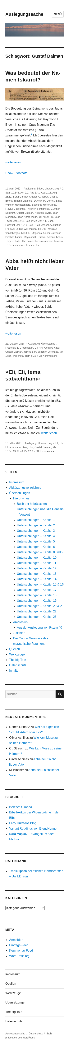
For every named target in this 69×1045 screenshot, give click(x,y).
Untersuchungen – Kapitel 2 (36, 525)
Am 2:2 (24, 192)
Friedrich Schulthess (37, 208)
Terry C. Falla (12, 241)
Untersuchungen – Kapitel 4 (36, 536)
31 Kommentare (45, 451)
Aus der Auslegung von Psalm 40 (39, 627)
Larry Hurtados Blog (22, 823)
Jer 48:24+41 (46, 216)
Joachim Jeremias (48, 351)
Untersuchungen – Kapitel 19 (37, 600)
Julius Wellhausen (26, 229)
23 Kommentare (48, 355)
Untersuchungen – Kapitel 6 (36, 546)
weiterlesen (13, 162)
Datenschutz (17, 665)
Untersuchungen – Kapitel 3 (36, 530)
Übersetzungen (19, 493)
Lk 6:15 (42, 229)
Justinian (19, 633)
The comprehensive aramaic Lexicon (42, 241)
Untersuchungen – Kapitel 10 (37, 557)
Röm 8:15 (30, 355)
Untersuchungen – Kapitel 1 (36, 520)
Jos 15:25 (21, 224)
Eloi (31, 447)
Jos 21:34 (34, 224)
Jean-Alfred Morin (27, 216)
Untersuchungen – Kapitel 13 (37, 573)
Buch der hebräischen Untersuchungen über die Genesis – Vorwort (40, 509)
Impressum (16, 482)
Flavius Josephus (15, 208)
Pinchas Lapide (13, 237)
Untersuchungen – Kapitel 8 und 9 (40, 552)
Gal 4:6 (39, 347)
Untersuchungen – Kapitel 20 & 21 (40, 606)
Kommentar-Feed (21, 950)
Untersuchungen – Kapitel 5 (36, 541)
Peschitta (18, 355)
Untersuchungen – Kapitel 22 (37, 611)
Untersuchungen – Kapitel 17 (37, 589)
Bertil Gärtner (20, 196)
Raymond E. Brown (34, 237)
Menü (58, 14)
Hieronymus (21, 498)
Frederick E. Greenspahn (19, 347)
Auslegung (29, 188)
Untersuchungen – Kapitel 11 (36, 563)
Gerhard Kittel (52, 347)
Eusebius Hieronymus (44, 204)
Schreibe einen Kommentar (24, 245)
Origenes (37, 233)
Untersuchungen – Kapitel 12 (37, 568)
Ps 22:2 (28, 451)
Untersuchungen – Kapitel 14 (37, 579)
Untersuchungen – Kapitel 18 (37, 595)
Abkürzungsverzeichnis (25, 487)
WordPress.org (19, 956)
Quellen (14, 649)
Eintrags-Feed (19, 945)
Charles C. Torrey (38, 196)
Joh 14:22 (31, 220)
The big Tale (17, 659)
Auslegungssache (24, 14)
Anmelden (16, 939)
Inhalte (13, 670)
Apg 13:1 (35, 192)
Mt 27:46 (18, 451)
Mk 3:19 (25, 233)
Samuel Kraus (55, 237)
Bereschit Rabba (20, 807)
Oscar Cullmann (52, 233)
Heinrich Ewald (43, 212)
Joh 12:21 (18, 220)
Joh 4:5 (42, 220)
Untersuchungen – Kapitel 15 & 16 (40, 584)
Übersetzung (52, 188)
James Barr (30, 351)
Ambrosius (20, 622)
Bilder (40, 188)
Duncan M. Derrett (44, 200)
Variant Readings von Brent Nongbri (33, 828)
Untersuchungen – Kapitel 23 (37, 616)
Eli (56, 443)
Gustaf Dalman (24, 212)
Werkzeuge (17, 654)
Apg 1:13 (46, 192)
